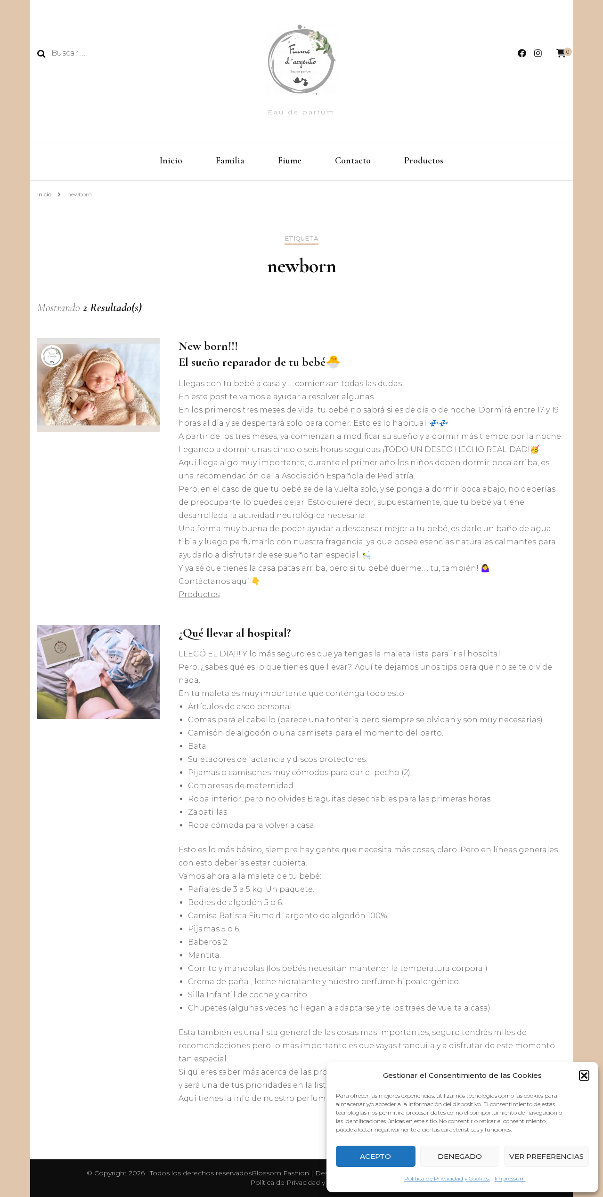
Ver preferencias (546, 1156)
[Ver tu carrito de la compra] (561, 53)
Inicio (171, 160)
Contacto (353, 160)
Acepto (375, 1156)
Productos (423, 160)
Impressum (510, 1178)
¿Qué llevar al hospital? (235, 632)
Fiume (290, 160)
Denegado (460, 1156)
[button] (584, 1075)
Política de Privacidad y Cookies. (447, 1178)
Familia (230, 160)
